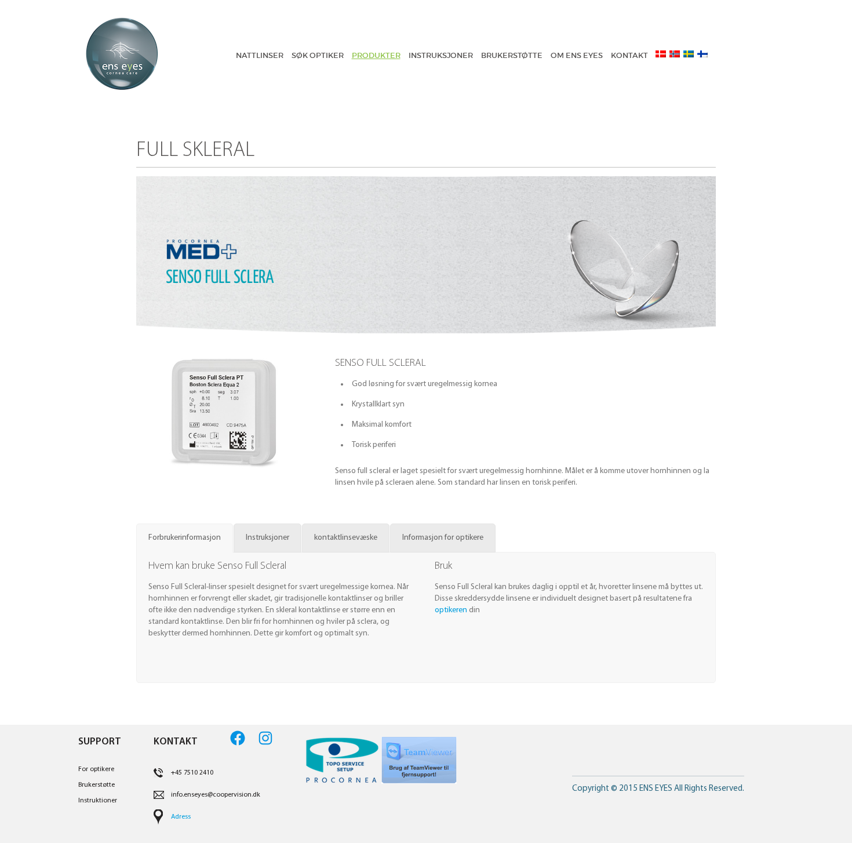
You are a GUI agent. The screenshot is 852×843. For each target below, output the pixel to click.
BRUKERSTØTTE (511, 55)
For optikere (96, 769)
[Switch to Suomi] (701, 53)
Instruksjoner (441, 55)
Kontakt (629, 55)
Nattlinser (259, 55)
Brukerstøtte (96, 785)
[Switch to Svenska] (687, 53)
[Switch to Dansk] (659, 53)
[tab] (184, 538)
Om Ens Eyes (577, 55)
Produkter (376, 55)
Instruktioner (97, 800)
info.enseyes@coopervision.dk (215, 794)
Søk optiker (318, 55)
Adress (181, 816)
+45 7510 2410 (192, 772)
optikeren (451, 610)
